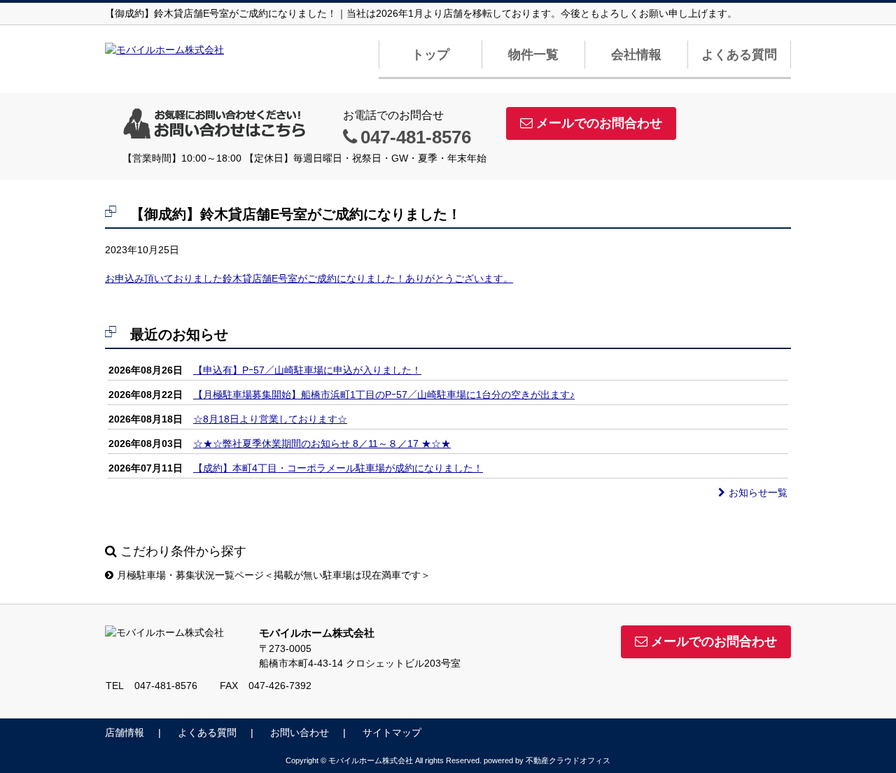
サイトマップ (392, 732)
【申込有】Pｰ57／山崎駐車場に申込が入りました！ (307, 370)
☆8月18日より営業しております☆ (270, 419)
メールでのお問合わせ (599, 123)
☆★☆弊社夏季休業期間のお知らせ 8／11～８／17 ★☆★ (322, 443)
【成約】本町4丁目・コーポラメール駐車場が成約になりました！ (338, 468)
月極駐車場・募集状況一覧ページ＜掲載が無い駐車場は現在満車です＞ (273, 575)
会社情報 (636, 55)
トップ (430, 55)
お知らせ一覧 (758, 492)
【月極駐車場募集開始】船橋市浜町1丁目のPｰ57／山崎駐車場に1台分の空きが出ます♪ (384, 394)
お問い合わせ (299, 732)
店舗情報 (124, 732)
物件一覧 (533, 55)
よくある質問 (739, 55)
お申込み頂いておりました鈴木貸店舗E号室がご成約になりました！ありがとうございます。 (309, 278)
